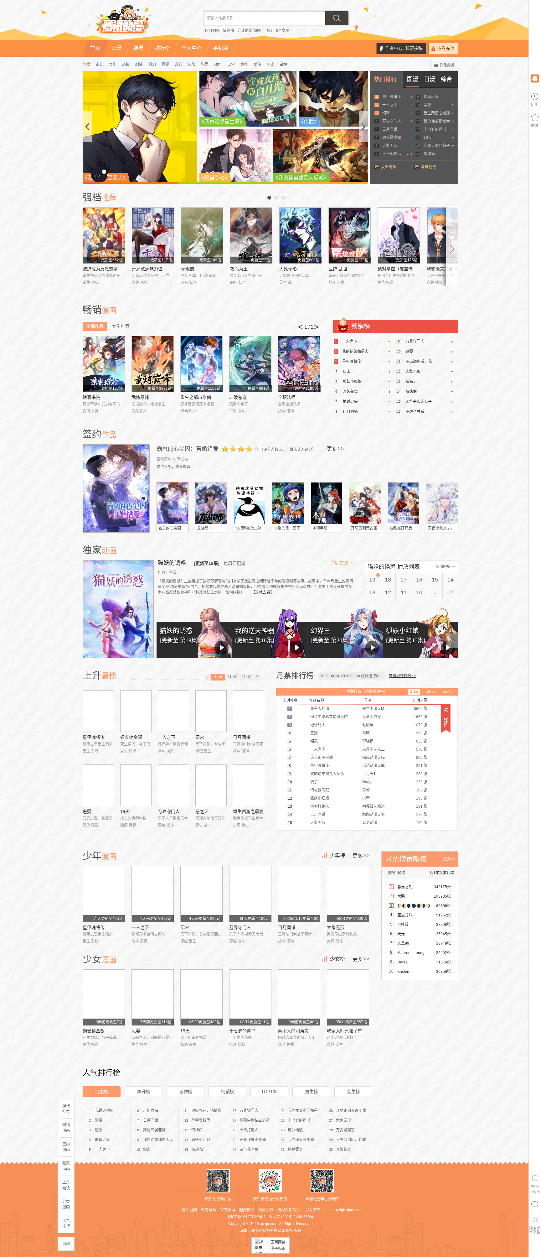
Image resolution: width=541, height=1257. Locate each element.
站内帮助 (208, 1210)
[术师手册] (326, 503)
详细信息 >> (342, 563)
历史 (270, 64)
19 (372, 579)
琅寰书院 (91, 397)
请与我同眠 (249, 1149)
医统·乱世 (338, 268)
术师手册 (319, 528)
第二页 (276, 198)
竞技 (244, 64)
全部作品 (95, 326)
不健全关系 (414, 411)
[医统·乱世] (349, 235)
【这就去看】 (262, 592)
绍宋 (386, 113)
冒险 (191, 64)
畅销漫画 (66, 1128)
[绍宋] (211, 711)
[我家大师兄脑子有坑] (348, 997)
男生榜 (311, 1091)
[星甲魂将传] (98, 711)
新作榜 (185, 1091)
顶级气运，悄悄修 (206, 1110)
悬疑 (165, 64)
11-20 (232, 677)
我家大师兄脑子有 (344, 1030)
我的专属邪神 (154, 1130)
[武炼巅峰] (152, 364)
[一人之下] (173, 711)
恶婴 (427, 105)
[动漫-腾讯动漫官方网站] (136, 22)
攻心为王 (239, 268)
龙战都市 (204, 528)
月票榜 (101, 1091)
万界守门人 (391, 121)
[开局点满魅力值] (153, 235)
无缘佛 (187, 268)
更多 (335, 449)
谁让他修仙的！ (250, 31)
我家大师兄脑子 (437, 145)
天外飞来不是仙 (253, 1140)
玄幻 (99, 64)
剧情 (139, 64)
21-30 (246, 677)
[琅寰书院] (104, 364)
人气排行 (66, 1223)
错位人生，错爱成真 (173, 467)
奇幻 (178, 64)
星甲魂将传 (391, 97)
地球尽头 (431, 97)
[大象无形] (300, 235)
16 (419, 579)
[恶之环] (211, 785)
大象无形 (389, 145)
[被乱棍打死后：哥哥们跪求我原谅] (403, 503)
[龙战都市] (211, 503)
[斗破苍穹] (250, 364)
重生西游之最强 (437, 113)
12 (388, 592)
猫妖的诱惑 (173, 563)
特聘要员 (295, 1149)
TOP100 (269, 1091)
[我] (534, 78)
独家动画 (66, 1166)
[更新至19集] (206, 563)
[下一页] (257, 677)
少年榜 (337, 855)
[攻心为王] (251, 235)
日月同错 (212, 31)
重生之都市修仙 (195, 397)
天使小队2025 (440, 528)
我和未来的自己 (442, 268)
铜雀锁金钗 (391, 137)
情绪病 (228, 31)
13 (372, 592)
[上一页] (207, 677)
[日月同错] (248, 711)
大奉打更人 (249, 1130)
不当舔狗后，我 (395, 154)
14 (450, 579)
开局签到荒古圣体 (351, 1110)
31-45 (448, 691)
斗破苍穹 (428, 167)
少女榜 (337, 959)
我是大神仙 (104, 1110)
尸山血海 (150, 1110)
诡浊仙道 (295, 1130)
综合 (446, 79)
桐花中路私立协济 (255, 1120)
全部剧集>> (445, 567)
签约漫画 (66, 1147)
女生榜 (353, 1091)
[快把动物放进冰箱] (249, 503)
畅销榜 (227, 1091)
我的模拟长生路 (301, 1140)
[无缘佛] (202, 235)
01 (450, 592)
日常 (231, 64)
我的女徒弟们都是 (303, 1110)
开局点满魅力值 (147, 268)
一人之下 (389, 105)
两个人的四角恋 (293, 1030)
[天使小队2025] (442, 503)
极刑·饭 (197, 1149)
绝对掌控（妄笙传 (395, 268)
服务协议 (246, 1210)
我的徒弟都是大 (437, 121)
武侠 (257, 64)
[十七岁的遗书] (250, 997)
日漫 (429, 79)
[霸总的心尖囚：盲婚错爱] (116, 488)
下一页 (283, 198)
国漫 (412, 79)
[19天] (136, 785)
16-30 (431, 691)
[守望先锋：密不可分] (288, 503)
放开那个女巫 (278, 31)
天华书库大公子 (418, 401)
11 (404, 592)
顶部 (66, 1244)
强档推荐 (66, 1109)
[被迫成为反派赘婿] (104, 235)
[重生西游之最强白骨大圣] (248, 785)
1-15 (414, 691)
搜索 (336, 18)
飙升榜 (143, 1091)
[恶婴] (98, 785)
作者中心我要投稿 (404, 48)
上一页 (269, 198)
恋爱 (86, 64)
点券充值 (446, 48)
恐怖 (126, 64)
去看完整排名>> (402, 676)
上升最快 (66, 1185)
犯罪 (205, 64)
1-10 (218, 677)
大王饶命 (388, 167)
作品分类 (447, 65)
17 (403, 579)
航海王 (411, 381)
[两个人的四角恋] (299, 997)
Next (452, 246)
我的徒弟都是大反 (158, 1140)
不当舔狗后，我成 (351, 1140)
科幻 (152, 64)
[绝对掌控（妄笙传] (399, 235)
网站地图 (189, 1210)
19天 (428, 137)
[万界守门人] (173, 785)
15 (435, 579)
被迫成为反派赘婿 (100, 268)
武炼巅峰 (140, 397)
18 (388, 579)
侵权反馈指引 (288, 1210)
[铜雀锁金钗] (136, 711)
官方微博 (227, 1210)
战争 (283, 64)
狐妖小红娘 (352, 381)
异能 (112, 64)
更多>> (449, 859)
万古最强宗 (345, 1130)
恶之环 (202, 811)
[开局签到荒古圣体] (365, 503)
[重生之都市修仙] (201, 364)
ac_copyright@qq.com (343, 1210)
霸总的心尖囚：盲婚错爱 (188, 449)
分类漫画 (66, 1204)
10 (419, 592)
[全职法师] (299, 364)
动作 (218, 64)
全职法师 (287, 397)
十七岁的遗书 (435, 129)
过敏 (98, 1130)
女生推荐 (121, 326)
